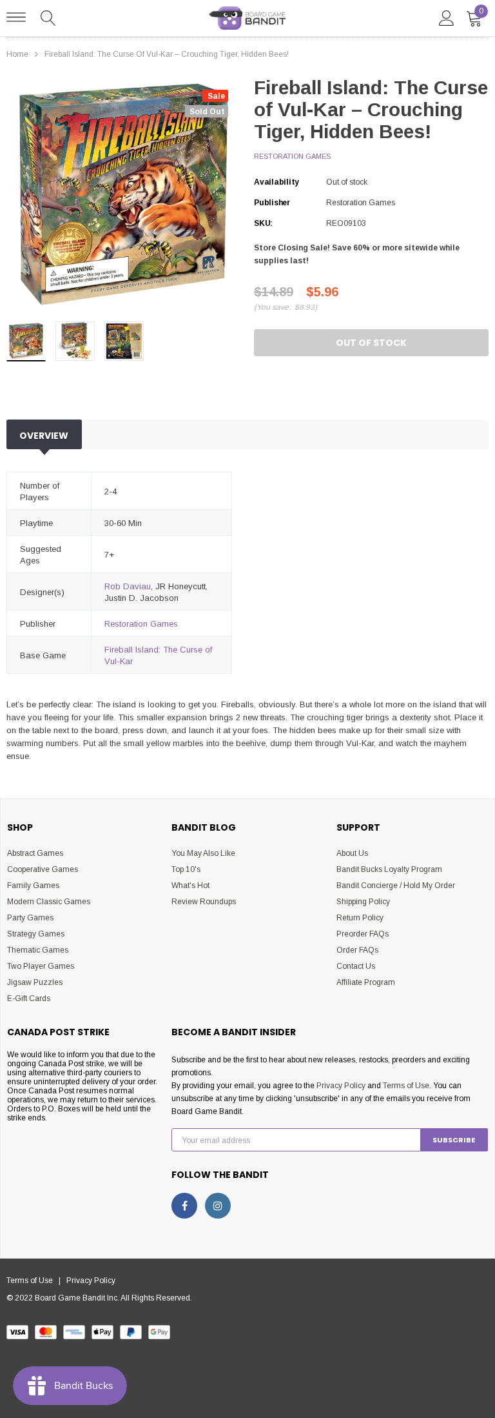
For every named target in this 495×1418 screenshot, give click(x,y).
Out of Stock (371, 342)
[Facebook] (184, 1206)
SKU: (263, 223)
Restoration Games (292, 156)
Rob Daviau (127, 586)
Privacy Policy (340, 1085)
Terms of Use (406, 1085)
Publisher (272, 202)
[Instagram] (218, 1206)
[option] (123, 194)
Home (17, 54)
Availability (276, 182)
